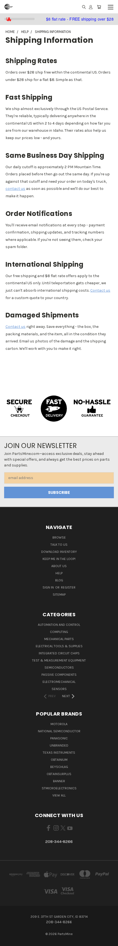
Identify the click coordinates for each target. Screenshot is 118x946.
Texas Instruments (59, 752)
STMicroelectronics (59, 788)
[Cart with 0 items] (99, 7)
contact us (15, 188)
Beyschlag (59, 767)
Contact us (100, 290)
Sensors (59, 689)
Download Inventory (59, 552)
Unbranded (59, 745)
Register (68, 587)
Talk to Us (59, 545)
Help (59, 573)
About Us (59, 566)
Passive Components (59, 675)
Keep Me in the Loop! (59, 559)
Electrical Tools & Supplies (59, 646)
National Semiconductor (59, 731)
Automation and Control (59, 625)
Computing (59, 632)
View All (59, 795)
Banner (59, 781)
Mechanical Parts (59, 639)
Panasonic (59, 738)
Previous (8, 940)
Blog (59, 580)
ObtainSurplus (59, 774)
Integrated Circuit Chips (59, 653)
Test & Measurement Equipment (59, 660)
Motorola (59, 724)
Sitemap (59, 594)
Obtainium (59, 760)
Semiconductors (59, 667)
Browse (59, 537)
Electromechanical (59, 682)
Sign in (49, 587)
